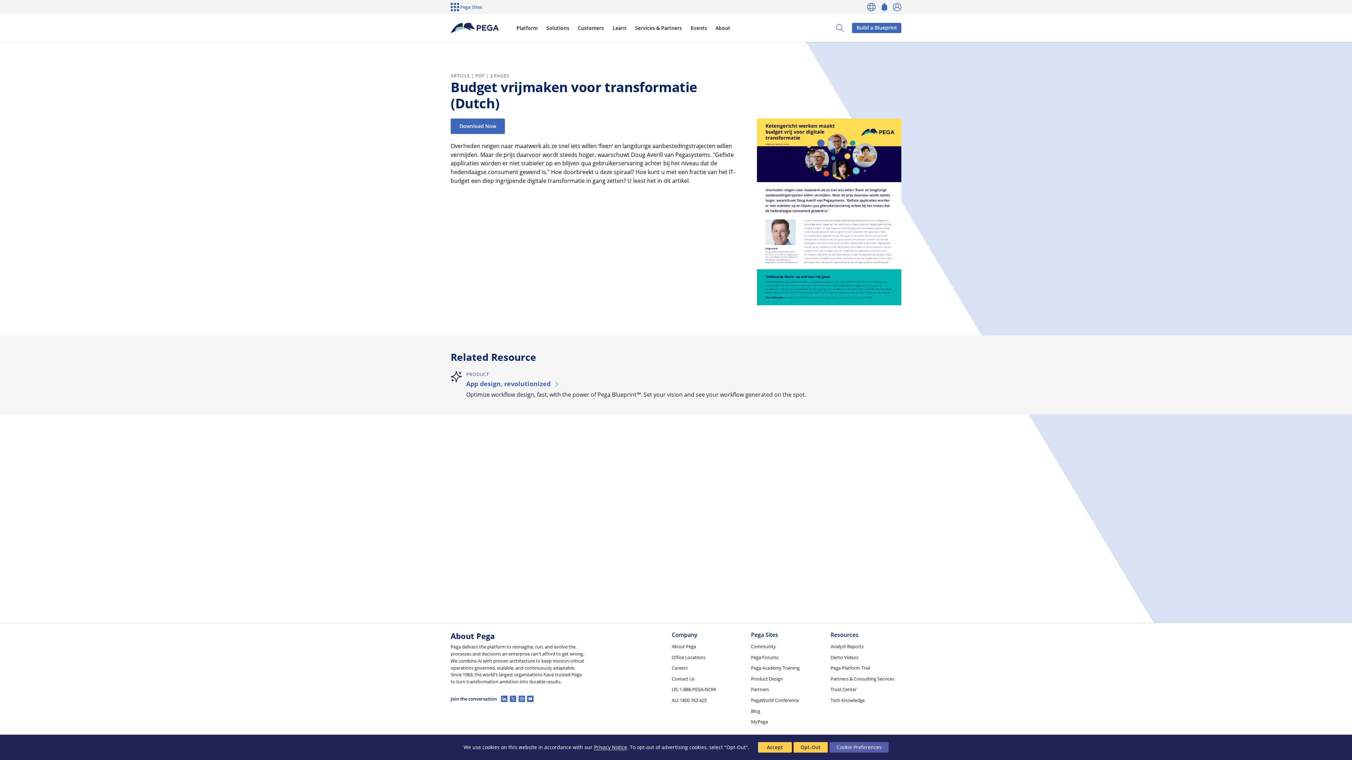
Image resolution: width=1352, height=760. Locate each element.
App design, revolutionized (508, 383)
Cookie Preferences (859, 747)
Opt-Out (811, 747)
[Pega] (474, 28)
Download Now (477, 126)
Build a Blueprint (877, 27)
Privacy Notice (610, 747)
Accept (775, 747)
